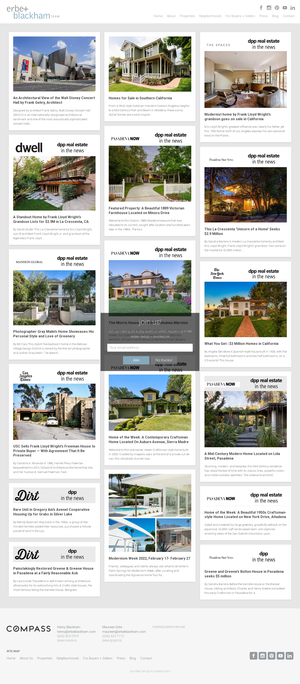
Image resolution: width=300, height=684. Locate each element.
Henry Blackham (68, 627)
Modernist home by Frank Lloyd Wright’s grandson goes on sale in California (237, 116)
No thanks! (163, 360)
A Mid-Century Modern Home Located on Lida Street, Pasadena (242, 456)
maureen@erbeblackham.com (124, 632)
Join (136, 360)
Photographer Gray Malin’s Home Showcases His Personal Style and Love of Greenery (53, 334)
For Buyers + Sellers (240, 16)
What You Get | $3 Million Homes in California (241, 344)
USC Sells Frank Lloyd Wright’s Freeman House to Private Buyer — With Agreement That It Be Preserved (54, 451)
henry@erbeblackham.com (76, 632)
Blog (275, 16)
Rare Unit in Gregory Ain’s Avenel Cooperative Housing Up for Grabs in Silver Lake (51, 512)
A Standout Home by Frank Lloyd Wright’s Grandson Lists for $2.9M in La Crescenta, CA (51, 219)
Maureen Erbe (112, 627)
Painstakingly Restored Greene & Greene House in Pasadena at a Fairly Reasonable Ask (53, 570)
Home (158, 16)
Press (263, 16)
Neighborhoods (210, 16)
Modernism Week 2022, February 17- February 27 (149, 558)
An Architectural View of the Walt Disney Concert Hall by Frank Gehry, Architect (54, 100)
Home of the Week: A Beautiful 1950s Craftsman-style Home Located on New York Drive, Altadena (245, 514)
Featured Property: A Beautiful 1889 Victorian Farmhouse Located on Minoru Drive (146, 210)
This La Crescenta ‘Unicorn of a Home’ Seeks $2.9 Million (242, 231)
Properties (187, 16)
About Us (26, 658)
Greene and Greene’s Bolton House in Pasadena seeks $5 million (244, 574)
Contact (289, 16)
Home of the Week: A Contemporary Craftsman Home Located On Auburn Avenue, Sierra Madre (149, 439)
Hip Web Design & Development (150, 671)
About (171, 16)
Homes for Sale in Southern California (140, 98)
